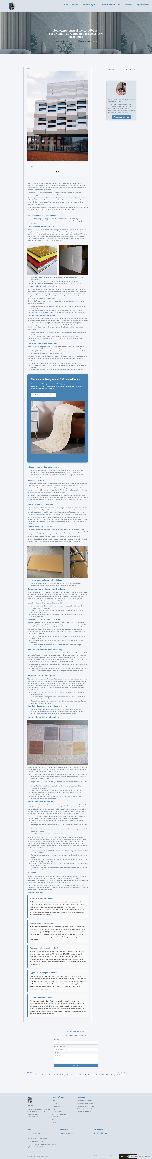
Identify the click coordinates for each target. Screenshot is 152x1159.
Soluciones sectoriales (107, 5)
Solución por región (88, 5)
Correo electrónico (59, 1046)
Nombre (56, 1039)
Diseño (54, 24)
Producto (75, 5)
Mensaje (56, 1053)
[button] (86, 166)
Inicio (66, 5)
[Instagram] (98, 1133)
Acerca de (128, 5)
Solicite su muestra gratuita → (43, 395)
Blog (119, 5)
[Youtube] (106, 1133)
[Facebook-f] (95, 1133)
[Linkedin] (102, 1133)
